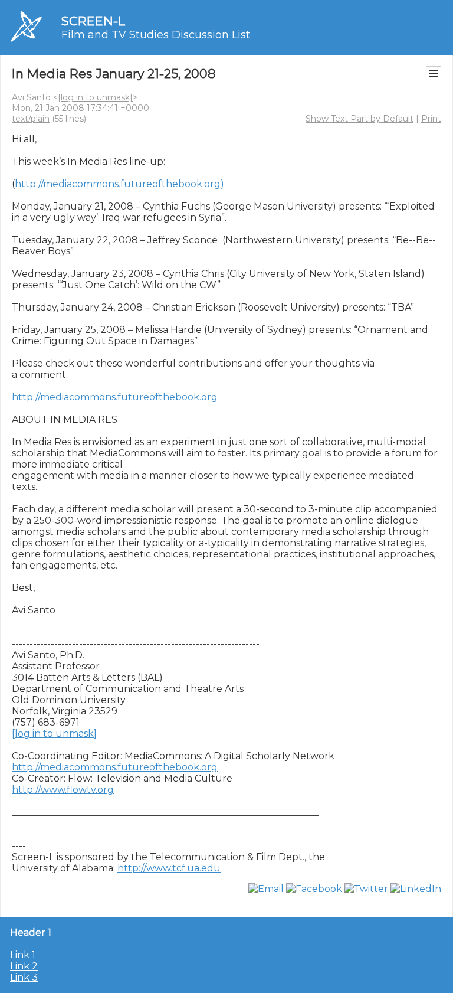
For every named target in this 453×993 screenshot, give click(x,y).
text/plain (31, 118)
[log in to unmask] (95, 97)
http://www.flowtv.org (63, 789)
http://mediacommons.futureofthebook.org (115, 397)
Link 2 (24, 966)
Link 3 (24, 977)
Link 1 (22, 955)
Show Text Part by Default (359, 118)
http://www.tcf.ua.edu (169, 868)
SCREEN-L (93, 21)
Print (431, 118)
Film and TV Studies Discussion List (155, 34)
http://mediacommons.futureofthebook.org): (120, 184)
